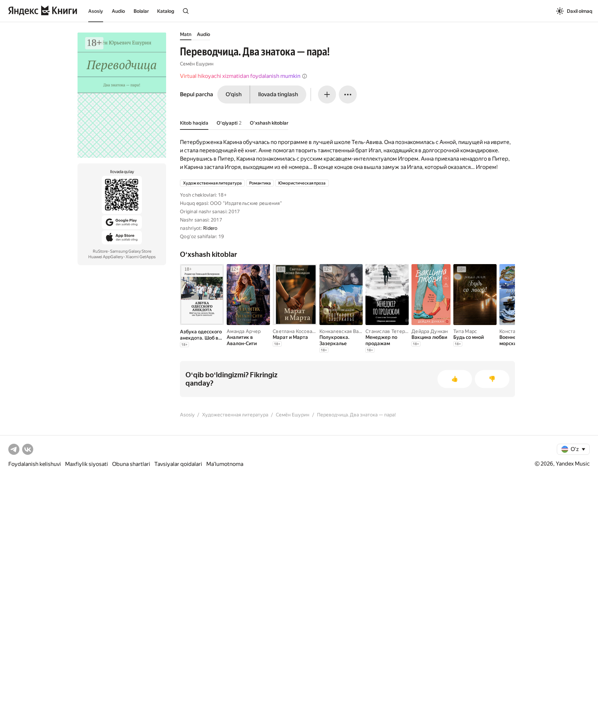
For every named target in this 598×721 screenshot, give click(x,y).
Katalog (165, 11)
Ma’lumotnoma (224, 464)
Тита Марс (465, 331)
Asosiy (95, 11)
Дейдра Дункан (429, 331)
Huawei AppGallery (105, 256)
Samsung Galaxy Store (130, 251)
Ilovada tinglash (278, 94)
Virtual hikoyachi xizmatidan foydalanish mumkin (240, 76)
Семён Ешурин (197, 63)
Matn (185, 34)
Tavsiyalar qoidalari (178, 464)
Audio (118, 11)
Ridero (210, 228)
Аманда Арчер (244, 331)
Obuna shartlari (131, 464)
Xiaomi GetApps (141, 256)
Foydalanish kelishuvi (34, 464)
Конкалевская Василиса (347, 331)
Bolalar (141, 11)
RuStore (100, 251)
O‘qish (234, 94)
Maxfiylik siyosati (86, 464)
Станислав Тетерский (390, 331)
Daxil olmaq (579, 11)
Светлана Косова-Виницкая (304, 331)
